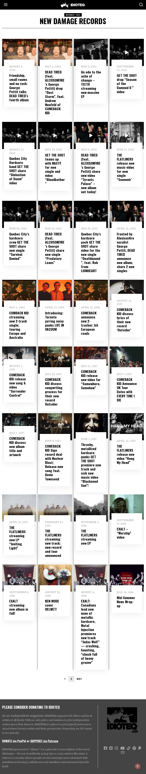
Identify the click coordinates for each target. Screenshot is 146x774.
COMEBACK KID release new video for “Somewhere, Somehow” (91, 379)
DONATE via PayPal (14, 741)
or (28, 741)
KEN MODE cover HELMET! (52, 605)
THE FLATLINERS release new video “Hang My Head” (125, 454)
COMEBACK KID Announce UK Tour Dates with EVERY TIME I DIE (127, 389)
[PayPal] (139, 748)
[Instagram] (116, 748)
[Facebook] (105, 748)
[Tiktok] (128, 748)
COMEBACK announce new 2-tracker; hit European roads (89, 323)
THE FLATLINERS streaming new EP (89, 537)
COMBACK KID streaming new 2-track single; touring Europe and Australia (19, 325)
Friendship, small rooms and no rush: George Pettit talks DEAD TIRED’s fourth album (19, 87)
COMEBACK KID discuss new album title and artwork (17, 446)
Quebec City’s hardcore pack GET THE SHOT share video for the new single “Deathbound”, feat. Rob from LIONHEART (91, 252)
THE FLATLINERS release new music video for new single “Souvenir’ (125, 167)
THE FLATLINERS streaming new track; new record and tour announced (53, 543)
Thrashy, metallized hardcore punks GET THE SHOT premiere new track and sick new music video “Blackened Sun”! (91, 465)
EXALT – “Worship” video (124, 533)
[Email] (123, 752)
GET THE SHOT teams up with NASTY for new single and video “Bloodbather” (55, 169)
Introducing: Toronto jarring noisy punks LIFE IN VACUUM (54, 321)
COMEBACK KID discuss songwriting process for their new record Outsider (53, 391)
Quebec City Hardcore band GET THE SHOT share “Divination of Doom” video (19, 170)
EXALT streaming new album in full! (18, 607)
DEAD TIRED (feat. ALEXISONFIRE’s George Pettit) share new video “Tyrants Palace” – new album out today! (90, 173)
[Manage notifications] (137, 766)
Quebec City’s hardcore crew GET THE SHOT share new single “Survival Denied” (19, 246)
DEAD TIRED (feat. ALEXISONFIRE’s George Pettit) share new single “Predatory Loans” (54, 248)
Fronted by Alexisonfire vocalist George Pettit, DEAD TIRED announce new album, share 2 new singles (126, 252)
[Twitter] (110, 748)
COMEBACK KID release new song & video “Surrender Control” (17, 385)
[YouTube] (122, 748)
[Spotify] (134, 748)
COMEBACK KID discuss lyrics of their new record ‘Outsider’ (125, 319)
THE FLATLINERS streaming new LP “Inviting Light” (17, 537)
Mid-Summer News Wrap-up (126, 601)
